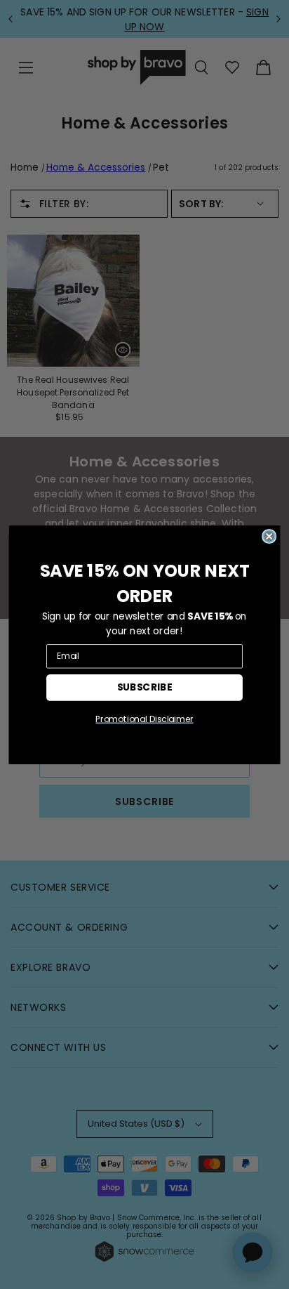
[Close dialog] (269, 536)
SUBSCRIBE (145, 687)
